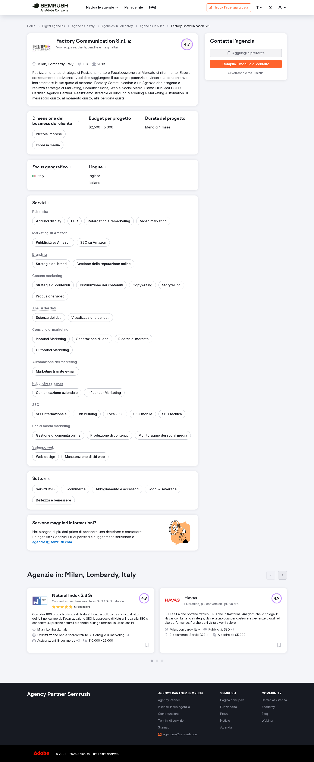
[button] (259, 8)
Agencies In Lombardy (117, 26)
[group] (157, 616)
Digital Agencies (53, 26)
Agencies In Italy (83, 26)
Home (31, 26)
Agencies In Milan (152, 26)
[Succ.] (282, 575)
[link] (133, 7)
